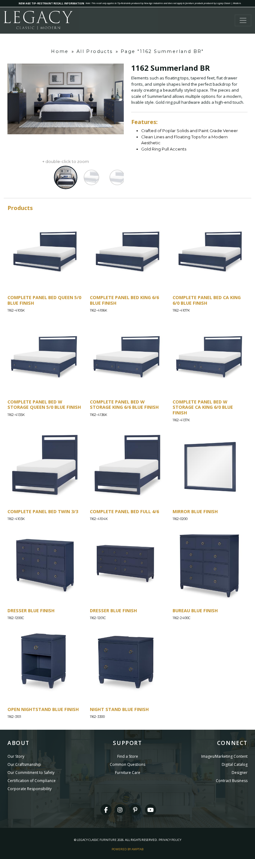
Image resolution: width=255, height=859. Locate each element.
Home (60, 51)
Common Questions (127, 764)
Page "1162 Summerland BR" (162, 51)
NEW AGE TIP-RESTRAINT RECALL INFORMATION (51, 3)
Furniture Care (127, 772)
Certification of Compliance (31, 780)
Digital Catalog (235, 764)
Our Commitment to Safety (30, 772)
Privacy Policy (170, 840)
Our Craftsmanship (24, 764)
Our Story (15, 756)
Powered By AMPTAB (127, 849)
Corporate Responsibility (29, 788)
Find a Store (127, 756)
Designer (240, 772)
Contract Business (232, 780)
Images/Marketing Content (224, 756)
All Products (94, 51)
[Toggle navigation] (243, 20)
